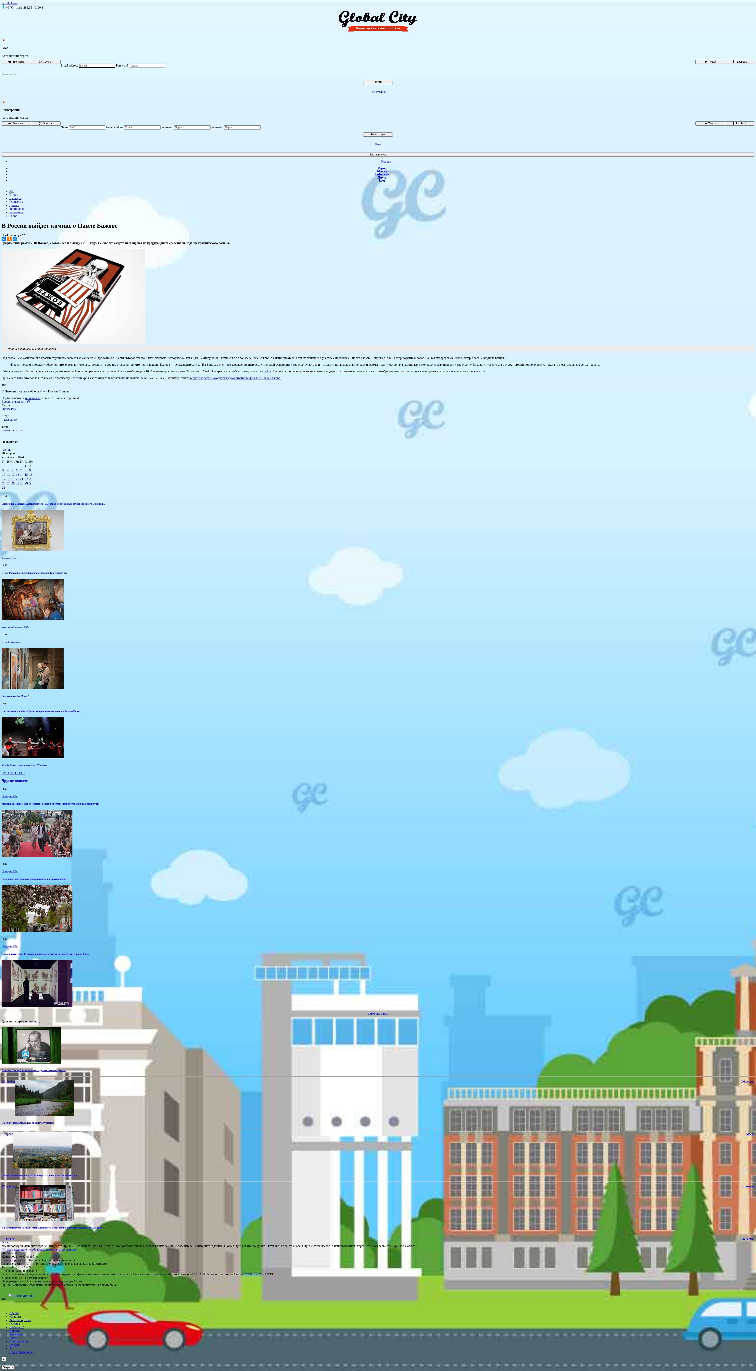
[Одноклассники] (9, 239)
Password (122, 65)
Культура (15, 198)
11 (8, 474)
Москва (386, 161)
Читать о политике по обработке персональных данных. (39, 1249)
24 (3, 483)
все (11, 191)
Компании (16, 212)
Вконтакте (18, 61)
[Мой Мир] (15, 239)
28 (21, 483)
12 (13, 474)
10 (3, 474)
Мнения (14, 1330)
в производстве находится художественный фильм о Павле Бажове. (235, 378)
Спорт (13, 194)
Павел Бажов (9, 419)
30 (30, 483)
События (382, 174)
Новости (15, 1316)
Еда (382, 180)
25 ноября (8, 1081)
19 (13, 479)
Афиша (6, 449)
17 (3, 479)
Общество (16, 201)
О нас (5, 1242)
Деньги (14, 205)
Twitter (712, 61)
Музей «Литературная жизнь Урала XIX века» (24, 765)
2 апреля (7, 1134)
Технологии (17, 208)
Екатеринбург (378, 154)
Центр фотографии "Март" (15, 696)
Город (382, 168)
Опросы (14, 1345)
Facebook (741, 61)
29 (26, 483)
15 (26, 474)
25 (8, 483)
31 (3, 487)
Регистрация (378, 91)
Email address (69, 65)
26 (13, 483)
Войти (378, 81)
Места (382, 171)
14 (21, 474)
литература (18, 430)
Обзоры (14, 1323)
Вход (378, 144)
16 (30, 474)
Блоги (13, 1338)
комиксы (6, 430)
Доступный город (21, 1350)
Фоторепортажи (20, 1320)
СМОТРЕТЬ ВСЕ (13, 773)
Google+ (47, 61)
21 (21, 479)
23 (30, 479)
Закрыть (8, 1367)
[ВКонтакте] (4, 239)
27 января (8, 1186)
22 (26, 479)
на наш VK (32, 398)
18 (8, 479)
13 (17, 474)
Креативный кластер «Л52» (15, 627)
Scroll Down (10, 3)
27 (17, 483)
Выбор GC (16, 1327)
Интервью (16, 1334)
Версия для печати (14, 401)
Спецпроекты (18, 1341)
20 (17, 479)
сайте (267, 371)
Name (64, 127)
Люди (382, 177)
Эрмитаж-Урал (9, 558)
